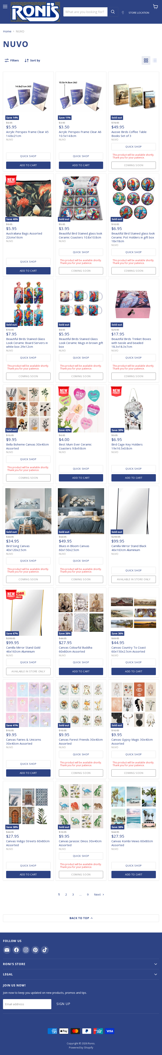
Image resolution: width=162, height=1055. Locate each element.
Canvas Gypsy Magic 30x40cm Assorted (132, 741)
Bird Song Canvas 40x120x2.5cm (18, 548)
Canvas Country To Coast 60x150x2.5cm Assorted (128, 649)
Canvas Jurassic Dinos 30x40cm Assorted (80, 843)
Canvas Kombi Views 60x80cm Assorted (132, 843)
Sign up (63, 1004)
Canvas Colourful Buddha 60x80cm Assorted (75, 649)
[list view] (154, 60)
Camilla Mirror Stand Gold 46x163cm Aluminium (23, 649)
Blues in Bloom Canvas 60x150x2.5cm (74, 548)
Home (7, 31)
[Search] (112, 11)
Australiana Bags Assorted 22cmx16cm (24, 235)
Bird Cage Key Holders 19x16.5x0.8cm (127, 446)
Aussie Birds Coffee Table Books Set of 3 (129, 134)
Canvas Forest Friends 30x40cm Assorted (81, 741)
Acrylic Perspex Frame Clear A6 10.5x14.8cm (80, 134)
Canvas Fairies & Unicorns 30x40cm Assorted (23, 741)
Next (98, 894)
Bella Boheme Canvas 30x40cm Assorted (27, 446)
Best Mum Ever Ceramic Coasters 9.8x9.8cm (75, 446)
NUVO (9, 139)
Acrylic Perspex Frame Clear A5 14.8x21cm (27, 134)
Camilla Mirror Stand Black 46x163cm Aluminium (128, 548)
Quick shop (28, 156)
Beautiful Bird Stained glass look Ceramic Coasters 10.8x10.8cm (80, 235)
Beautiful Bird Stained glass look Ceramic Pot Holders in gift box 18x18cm (133, 237)
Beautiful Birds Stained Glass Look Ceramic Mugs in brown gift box (81, 343)
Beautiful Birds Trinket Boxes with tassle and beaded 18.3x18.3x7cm (131, 343)
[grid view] (146, 60)
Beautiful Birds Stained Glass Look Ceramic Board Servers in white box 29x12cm (27, 343)
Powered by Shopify (81, 1047)
